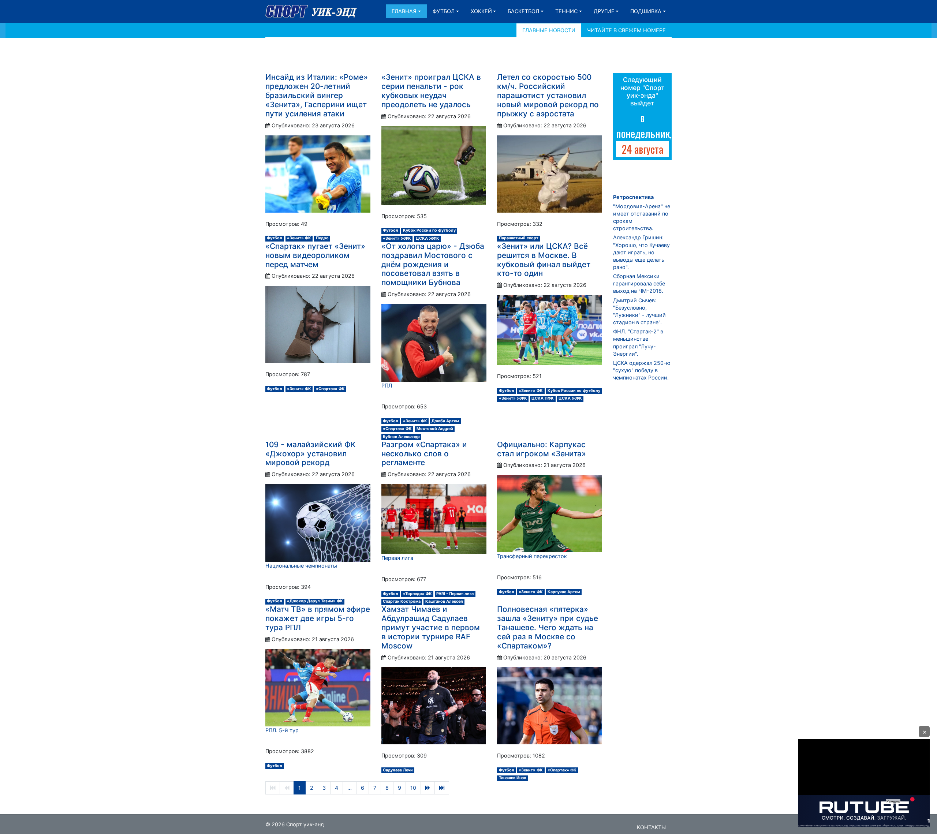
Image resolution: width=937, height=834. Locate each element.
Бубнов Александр (401, 436)
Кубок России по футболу (429, 230)
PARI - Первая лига (455, 593)
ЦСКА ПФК (542, 398)
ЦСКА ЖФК (427, 238)
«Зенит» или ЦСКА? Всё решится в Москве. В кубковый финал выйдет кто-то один (543, 260)
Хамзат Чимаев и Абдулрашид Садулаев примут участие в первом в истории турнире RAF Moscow (430, 627)
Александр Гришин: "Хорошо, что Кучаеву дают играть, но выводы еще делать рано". (641, 252)
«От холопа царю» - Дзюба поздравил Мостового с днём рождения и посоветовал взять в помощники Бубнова (432, 264)
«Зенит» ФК (299, 238)
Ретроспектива (633, 197)
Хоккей (481, 11)
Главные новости (548, 30)
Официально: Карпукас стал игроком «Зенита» (541, 449)
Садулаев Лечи (398, 770)
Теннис (566, 11)
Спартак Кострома (402, 601)
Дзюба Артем (445, 421)
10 (413, 788)
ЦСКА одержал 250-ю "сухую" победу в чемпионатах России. (642, 370)
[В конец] (441, 787)
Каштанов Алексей (444, 601)
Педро (322, 238)
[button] (924, 731)
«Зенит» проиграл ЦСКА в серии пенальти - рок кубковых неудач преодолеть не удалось (431, 90)
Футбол (444, 11)
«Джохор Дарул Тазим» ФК (315, 601)
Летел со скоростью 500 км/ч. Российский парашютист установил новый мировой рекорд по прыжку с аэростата (548, 95)
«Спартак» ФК (330, 388)
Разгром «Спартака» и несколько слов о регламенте (424, 453)
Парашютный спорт (518, 238)
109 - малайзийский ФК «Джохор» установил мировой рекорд (310, 453)
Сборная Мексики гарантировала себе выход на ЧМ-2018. (639, 283)
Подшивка (645, 11)
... (349, 788)
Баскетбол (523, 11)
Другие (604, 11)
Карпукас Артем (564, 592)
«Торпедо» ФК (417, 593)
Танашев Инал (512, 777)
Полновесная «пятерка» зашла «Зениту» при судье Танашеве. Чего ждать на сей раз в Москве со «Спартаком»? (547, 627)
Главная (404, 11)
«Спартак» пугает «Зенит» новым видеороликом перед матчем (315, 255)
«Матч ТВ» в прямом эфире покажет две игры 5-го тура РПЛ (317, 618)
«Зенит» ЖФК (397, 238)
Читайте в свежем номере (626, 30)
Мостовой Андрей (435, 428)
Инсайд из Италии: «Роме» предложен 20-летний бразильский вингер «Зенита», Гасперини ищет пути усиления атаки (316, 95)
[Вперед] (428, 787)
